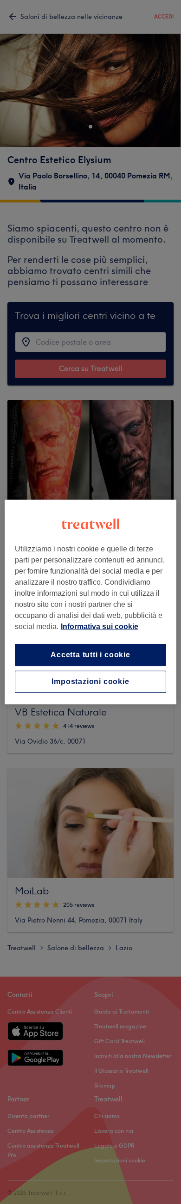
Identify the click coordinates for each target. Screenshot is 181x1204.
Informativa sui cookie (99, 626)
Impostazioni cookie (90, 681)
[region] (91, 602)
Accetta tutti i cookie (90, 655)
